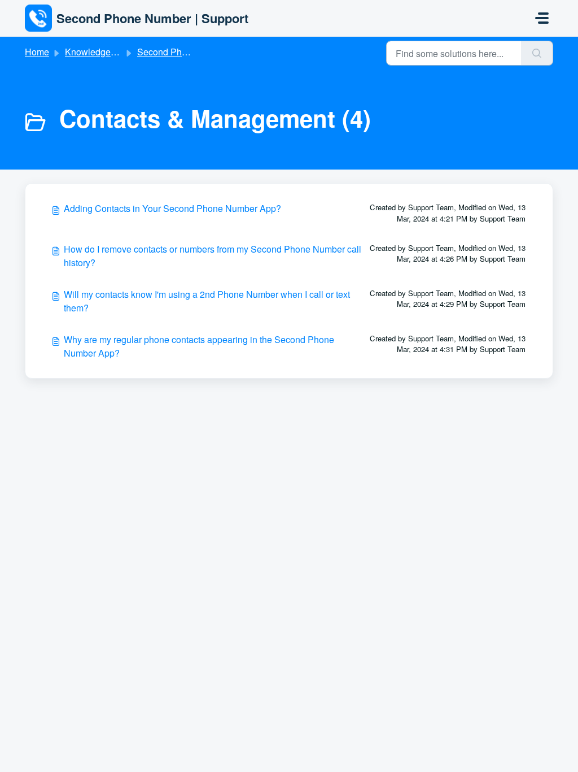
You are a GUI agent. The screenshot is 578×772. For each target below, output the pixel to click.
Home (37, 51)
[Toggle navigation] (542, 18)
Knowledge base (99, 51)
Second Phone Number (184, 51)
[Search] (537, 53)
